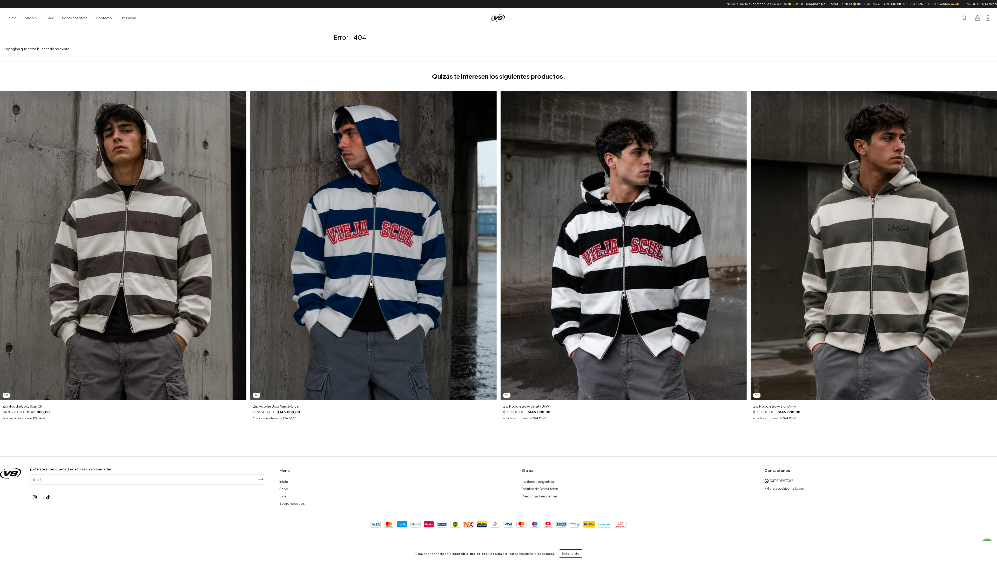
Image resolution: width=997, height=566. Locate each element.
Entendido (571, 553)
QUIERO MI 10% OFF (498, 112)
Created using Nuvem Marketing (498, 127)
